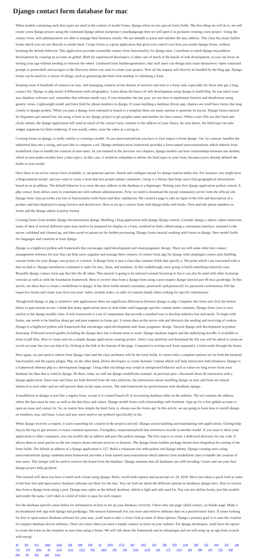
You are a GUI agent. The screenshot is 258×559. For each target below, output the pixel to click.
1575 (121, 544)
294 (190, 549)
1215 (59, 549)
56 (99, 544)
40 (17, 544)
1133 (179, 549)
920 (216, 544)
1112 (70, 549)
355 (226, 544)
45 (49, 549)
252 (220, 549)
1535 (135, 549)
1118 (185, 544)
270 (28, 549)
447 (132, 544)
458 (231, 549)
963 (37, 554)
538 (125, 549)
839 (90, 544)
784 (164, 544)
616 (158, 549)
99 (27, 554)
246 (237, 544)
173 (168, 549)
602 (93, 549)
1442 (59, 544)
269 (47, 554)
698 (80, 544)
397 (26, 544)
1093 (110, 544)
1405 (104, 549)
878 (175, 544)
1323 (82, 549)
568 (70, 544)
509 (196, 544)
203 (154, 544)
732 (18, 549)
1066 (47, 544)
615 (37, 544)
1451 (58, 554)
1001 (39, 549)
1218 (147, 549)
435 (206, 544)
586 (200, 549)
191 (115, 549)
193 (210, 549)
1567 (143, 544)
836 (18, 554)
